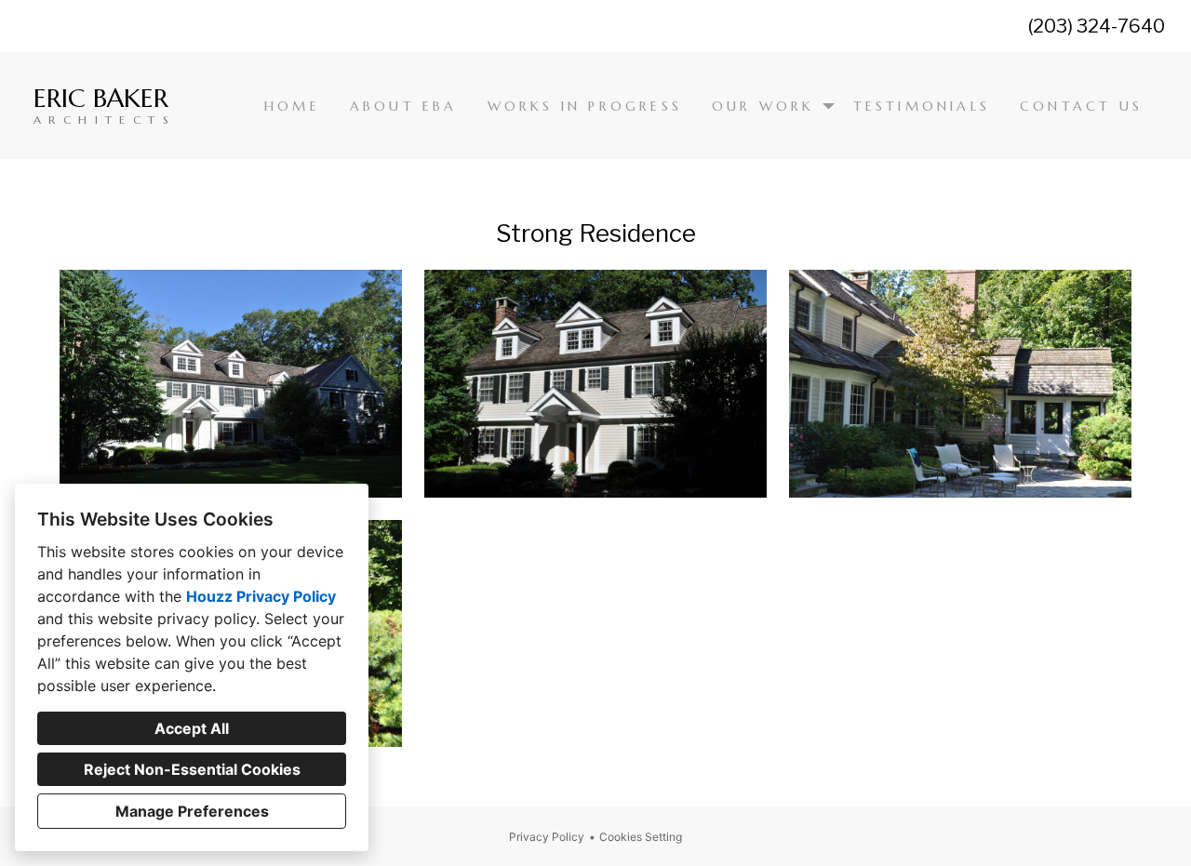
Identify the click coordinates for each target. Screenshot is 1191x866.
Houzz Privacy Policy (261, 596)
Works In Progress (585, 106)
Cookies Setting (640, 837)
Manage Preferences (192, 811)
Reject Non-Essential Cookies (192, 769)
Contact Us (1081, 106)
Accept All (191, 728)
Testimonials (921, 106)
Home (292, 106)
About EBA (404, 106)
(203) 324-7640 (1096, 26)
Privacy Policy (546, 837)
